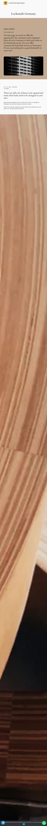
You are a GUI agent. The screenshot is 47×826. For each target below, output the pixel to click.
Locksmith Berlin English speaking (16, 3)
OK (23, 824)
